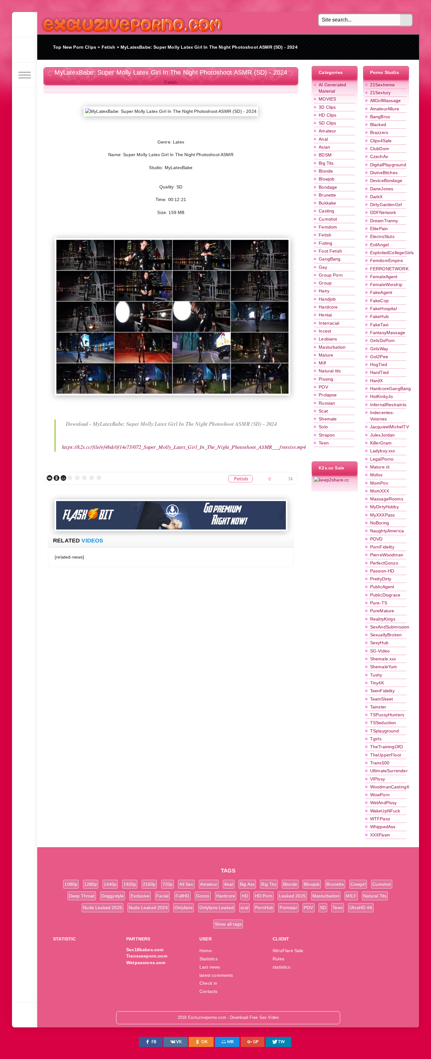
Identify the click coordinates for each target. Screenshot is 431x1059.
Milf (322, 362)
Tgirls (375, 738)
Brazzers (379, 132)
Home (205, 950)
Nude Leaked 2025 (102, 907)
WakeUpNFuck (385, 810)
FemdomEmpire (386, 260)
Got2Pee (379, 356)
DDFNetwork (383, 212)
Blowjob (326, 178)
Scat (323, 410)
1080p (70, 884)
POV (323, 386)
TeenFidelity (382, 690)
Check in (208, 983)
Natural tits (330, 370)
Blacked (378, 124)
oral (244, 907)
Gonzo (203, 895)
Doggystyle (112, 895)
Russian (327, 403)
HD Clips (327, 115)
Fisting (325, 243)
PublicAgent (382, 586)
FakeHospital (383, 308)
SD (323, 907)
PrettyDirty (381, 578)
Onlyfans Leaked (216, 907)
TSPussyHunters (387, 714)
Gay (323, 267)
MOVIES (327, 98)
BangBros (380, 116)
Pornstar (288, 907)
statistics (281, 967)
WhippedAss (383, 826)
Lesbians (328, 338)
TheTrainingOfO (386, 746)
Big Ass (247, 884)
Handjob (327, 299)
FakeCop (379, 300)
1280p (90, 884)
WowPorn (380, 794)
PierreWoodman (386, 554)
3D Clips (327, 107)
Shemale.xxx (383, 658)
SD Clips (327, 122)
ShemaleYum (383, 666)
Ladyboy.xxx (382, 450)
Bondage (328, 187)
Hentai (325, 314)
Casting (326, 210)
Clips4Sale (381, 140)
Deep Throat (82, 895)
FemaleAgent (384, 276)
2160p (149, 884)
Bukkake (327, 202)
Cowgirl (358, 884)
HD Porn (263, 895)
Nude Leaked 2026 (148, 907)
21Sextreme (382, 84)
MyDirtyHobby (384, 506)
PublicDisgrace (385, 594)
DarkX (376, 196)
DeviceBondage (386, 180)
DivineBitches (384, 172)
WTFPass (380, 818)
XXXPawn (380, 834)
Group (325, 282)
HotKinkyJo (381, 396)
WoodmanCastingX (390, 786)
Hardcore (328, 306)
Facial (162, 895)
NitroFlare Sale (288, 950)
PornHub (264, 907)
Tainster (378, 706)
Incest (325, 331)
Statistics (208, 958)
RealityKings (382, 618)
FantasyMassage (387, 332)
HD (245, 895)
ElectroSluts (382, 236)
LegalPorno (382, 459)
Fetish (325, 234)
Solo (323, 426)
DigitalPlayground (388, 164)
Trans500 (379, 762)
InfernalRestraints (388, 404)
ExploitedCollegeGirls (392, 252)
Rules (278, 958)
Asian (324, 147)
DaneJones (381, 188)
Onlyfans (183, 907)
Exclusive (140, 895)
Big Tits (326, 163)
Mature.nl (380, 466)
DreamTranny (384, 220)
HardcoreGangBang (390, 388)
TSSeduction (383, 722)
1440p (110, 884)
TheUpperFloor (385, 754)
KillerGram (381, 442)
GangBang (329, 258)
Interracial (329, 323)
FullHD (182, 895)
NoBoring (379, 522)
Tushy (376, 674)
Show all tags (228, 924)
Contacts (208, 991)
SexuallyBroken (386, 634)
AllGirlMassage (385, 100)
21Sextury (380, 92)
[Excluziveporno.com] (24, 24)
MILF (351, 895)
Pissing (326, 379)
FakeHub (379, 316)
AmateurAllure (384, 108)
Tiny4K (377, 682)
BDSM (325, 154)
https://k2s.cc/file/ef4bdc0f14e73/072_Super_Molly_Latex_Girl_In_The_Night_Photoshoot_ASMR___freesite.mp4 (184, 446)
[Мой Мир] (63, 478)
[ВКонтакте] (49, 478)
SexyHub (379, 642)
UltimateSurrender (389, 770)
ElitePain (379, 228)
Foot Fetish (330, 251)
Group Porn (331, 275)
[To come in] (24, 50)
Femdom (328, 227)
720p (167, 884)
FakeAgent (381, 292)
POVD (376, 539)
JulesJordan (382, 435)
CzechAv (379, 156)
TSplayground (384, 730)
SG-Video (380, 650)
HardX (376, 380)
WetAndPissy (383, 802)
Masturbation (332, 347)
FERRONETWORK (389, 268)
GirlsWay (379, 348)
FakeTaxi (379, 324)
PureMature (382, 610)
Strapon (327, 435)
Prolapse (328, 394)
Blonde (326, 171)
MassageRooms (386, 498)
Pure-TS (378, 602)
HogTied (378, 364)
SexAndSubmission (390, 626)
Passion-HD (382, 570)
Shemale (328, 418)
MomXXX (379, 490)
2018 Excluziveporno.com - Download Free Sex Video (130, 23)
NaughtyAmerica (387, 530)
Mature (326, 355)
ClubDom (379, 148)
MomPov (379, 483)
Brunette (327, 195)
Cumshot (328, 219)
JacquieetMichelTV (389, 426)
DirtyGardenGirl (386, 204)
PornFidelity (382, 546)
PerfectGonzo (384, 563)
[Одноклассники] (56, 478)
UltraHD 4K (360, 907)
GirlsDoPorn (382, 340)
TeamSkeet (381, 698)
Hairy (324, 290)
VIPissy (377, 778)
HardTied (379, 372)
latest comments (216, 975)
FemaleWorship (386, 284)
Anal (323, 139)
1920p (129, 884)
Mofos (376, 474)
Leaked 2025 (292, 895)
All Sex (186, 884)
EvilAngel (379, 244)
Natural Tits (375, 895)
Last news (209, 967)
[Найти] (406, 20)
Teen (324, 442)
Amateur (327, 130)
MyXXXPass (382, 514)
